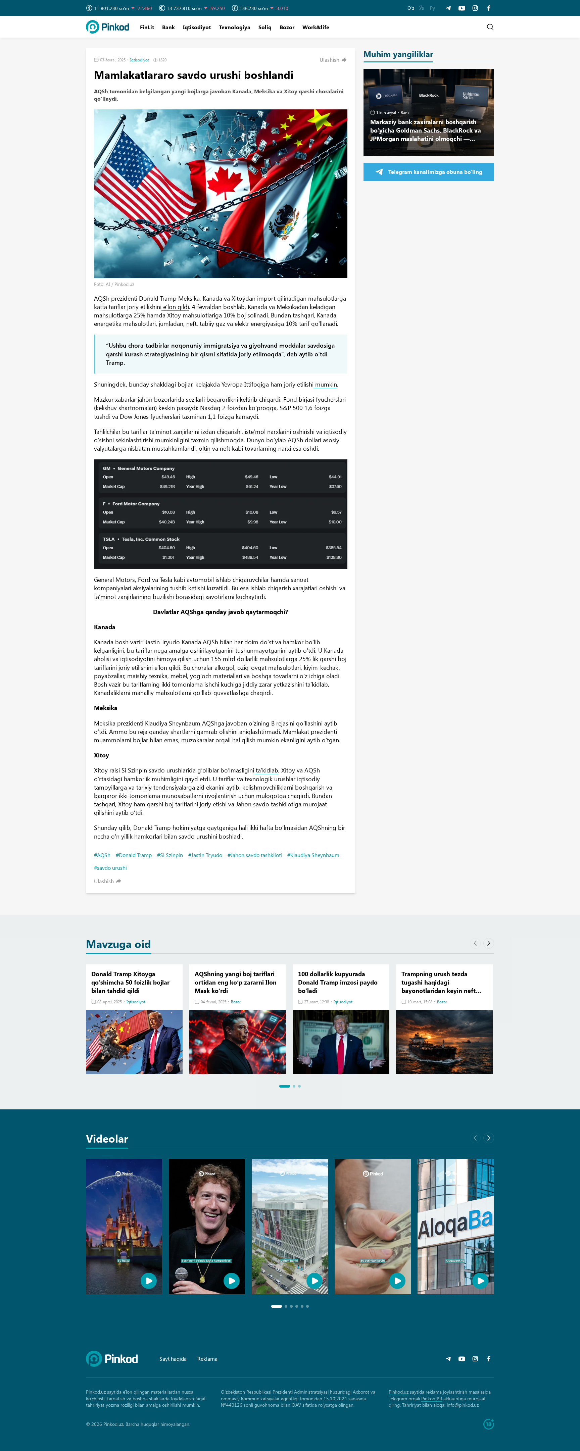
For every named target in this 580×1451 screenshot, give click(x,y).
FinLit (147, 27)
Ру (432, 8)
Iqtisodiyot (197, 27)
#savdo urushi (110, 867)
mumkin (325, 384)
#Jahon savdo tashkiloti (255, 854)
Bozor (287, 27)
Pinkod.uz (398, 1392)
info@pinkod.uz (463, 1405)
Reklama (207, 1358)
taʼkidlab (266, 770)
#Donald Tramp (134, 854)
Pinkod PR (431, 1398)
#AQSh (102, 854)
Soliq (265, 27)
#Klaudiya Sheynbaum (313, 854)
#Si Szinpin (170, 854)
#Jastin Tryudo (205, 854)
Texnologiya (234, 27)
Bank (168, 27)
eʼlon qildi (175, 307)
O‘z (410, 8)
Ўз (421, 8)
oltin (203, 448)
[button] (333, 59)
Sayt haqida (173, 1358)
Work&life (315, 27)
